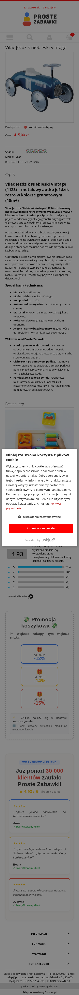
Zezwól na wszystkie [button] (41, 528)
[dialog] (39, 497)
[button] (39, 517)
